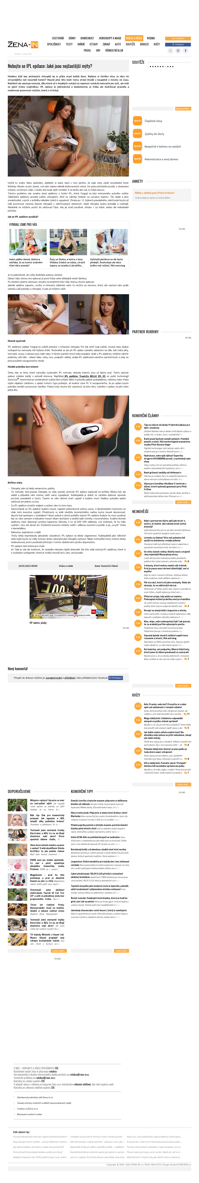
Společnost (54, 44)
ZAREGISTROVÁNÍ (54, 678)
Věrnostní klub (114, 50)
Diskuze (144, 44)
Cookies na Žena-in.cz (27, 1108)
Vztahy (94, 44)
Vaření (81, 44)
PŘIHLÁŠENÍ (70, 678)
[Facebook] (185, 51)
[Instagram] (178, 51)
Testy (69, 44)
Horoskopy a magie (110, 38)
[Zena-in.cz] (25, 45)
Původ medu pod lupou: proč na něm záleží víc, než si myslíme (155, 1152)
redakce (53, 1071)
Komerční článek (109, 566)
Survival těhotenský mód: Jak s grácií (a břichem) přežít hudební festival (41, 1136)
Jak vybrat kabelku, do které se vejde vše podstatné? (38, 1147)
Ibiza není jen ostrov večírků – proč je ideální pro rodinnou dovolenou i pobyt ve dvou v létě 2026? (41, 1142)
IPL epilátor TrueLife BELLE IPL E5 (84, 376)
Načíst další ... (58, 950)
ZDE (56, 1068)
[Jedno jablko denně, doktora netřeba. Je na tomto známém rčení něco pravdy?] (28, 242)
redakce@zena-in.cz (79, 1074)
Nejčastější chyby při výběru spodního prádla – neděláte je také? (98, 1147)
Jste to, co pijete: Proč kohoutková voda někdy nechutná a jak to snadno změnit (98, 1157)
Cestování (58, 38)
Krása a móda (134, 38)
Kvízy (157, 44)
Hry (98, 50)
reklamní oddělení (82, 1084)
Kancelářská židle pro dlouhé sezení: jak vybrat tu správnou (98, 1152)
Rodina (151, 38)
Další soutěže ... (183, 108)
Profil (87, 50)
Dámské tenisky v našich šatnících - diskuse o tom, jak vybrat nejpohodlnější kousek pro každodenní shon (98, 1142)
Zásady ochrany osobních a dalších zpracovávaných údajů (44, 1103)
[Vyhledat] (170, 51)
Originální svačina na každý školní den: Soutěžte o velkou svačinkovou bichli (157, 100)
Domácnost (87, 38)
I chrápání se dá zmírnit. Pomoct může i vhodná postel (96, 1136)
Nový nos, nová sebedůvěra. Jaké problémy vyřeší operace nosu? (155, 1136)
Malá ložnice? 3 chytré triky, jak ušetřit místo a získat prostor (155, 1157)
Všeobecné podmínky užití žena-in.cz (35, 1097)
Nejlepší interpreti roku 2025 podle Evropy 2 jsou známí (40, 1157)
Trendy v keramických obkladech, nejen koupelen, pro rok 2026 (155, 1147)
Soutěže (130, 44)
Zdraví (106, 44)
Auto (118, 44)
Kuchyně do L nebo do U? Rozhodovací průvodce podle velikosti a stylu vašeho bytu (155, 1142)
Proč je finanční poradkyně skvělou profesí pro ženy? (38, 1152)
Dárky (72, 38)
